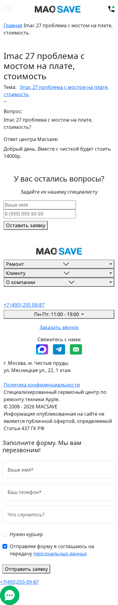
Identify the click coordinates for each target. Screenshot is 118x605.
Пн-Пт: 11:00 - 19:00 (57, 314)
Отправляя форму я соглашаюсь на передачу (52, 550)
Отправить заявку (26, 569)
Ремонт (15, 264)
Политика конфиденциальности (42, 384)
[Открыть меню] (7, 8)
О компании (20, 282)
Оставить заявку (25, 225)
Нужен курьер (26, 534)
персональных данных (60, 553)
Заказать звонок (59, 327)
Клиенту (15, 273)
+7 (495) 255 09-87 (24, 305)
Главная (13, 25)
